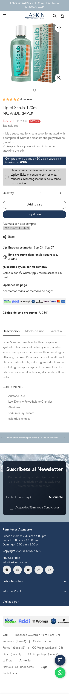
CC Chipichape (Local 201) (45, 654)
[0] (62, 16)
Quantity (8, 193)
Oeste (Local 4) (12, 654)
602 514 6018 (11, 558)
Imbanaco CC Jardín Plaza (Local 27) (37, 635)
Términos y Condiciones (44, 507)
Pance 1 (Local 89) (14, 647)
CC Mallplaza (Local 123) (47, 647)
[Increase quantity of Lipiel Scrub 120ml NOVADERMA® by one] (60, 193)
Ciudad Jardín (42, 641)
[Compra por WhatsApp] (60, 672)
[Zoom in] (59, 78)
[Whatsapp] (49, 570)
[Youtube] (28, 570)
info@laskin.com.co (15, 562)
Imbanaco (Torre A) (14, 641)
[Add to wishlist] (59, 28)
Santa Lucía (10, 673)
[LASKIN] (34, 16)
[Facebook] (7, 570)
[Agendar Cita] (60, 660)
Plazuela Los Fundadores (18, 667)
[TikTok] (38, 570)
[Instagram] (17, 570)
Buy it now (34, 214)
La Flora (7, 660)
